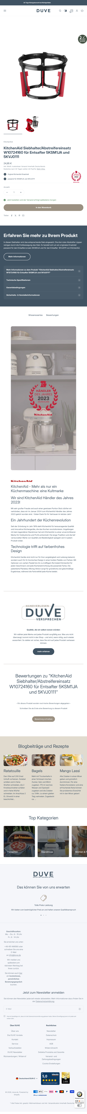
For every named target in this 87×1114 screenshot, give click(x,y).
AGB (51, 1044)
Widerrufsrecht (51, 1048)
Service (15, 1044)
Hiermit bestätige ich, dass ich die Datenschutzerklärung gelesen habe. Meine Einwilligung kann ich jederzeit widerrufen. (41, 1017)
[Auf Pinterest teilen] (19, 215)
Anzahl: (7, 187)
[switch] (79, 1105)
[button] (43, 708)
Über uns (15, 1031)
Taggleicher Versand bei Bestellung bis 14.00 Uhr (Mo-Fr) (37, 2)
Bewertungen (52, 26)
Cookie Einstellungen (51, 1063)
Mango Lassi (70, 771)
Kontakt (15, 1039)
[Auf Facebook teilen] (12, 215)
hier (20, 973)
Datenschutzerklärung (45, 1001)
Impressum (51, 1039)
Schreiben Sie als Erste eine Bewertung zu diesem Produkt (43, 708)
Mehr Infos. (41, 169)
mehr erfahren (43, 651)
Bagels (37, 771)
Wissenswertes (35, 26)
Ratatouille (12, 771)
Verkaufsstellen (14, 1048)
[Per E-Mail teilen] (23, 215)
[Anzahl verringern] (7, 192)
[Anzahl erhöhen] (21, 192)
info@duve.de (15, 955)
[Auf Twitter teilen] (15, 215)
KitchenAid (8, 142)
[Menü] (83, 1091)
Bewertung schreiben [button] (43, 719)
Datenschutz (51, 1035)
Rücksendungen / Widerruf (15, 1056)
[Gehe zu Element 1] (13, 124)
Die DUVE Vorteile (15, 1035)
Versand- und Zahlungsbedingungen (51, 1057)
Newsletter (51, 1031)
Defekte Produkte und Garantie (51, 1052)
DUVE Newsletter (15, 1052)
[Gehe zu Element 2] (32, 124)
